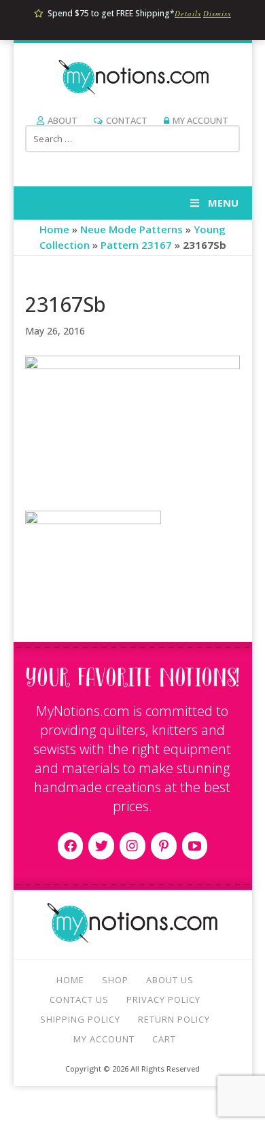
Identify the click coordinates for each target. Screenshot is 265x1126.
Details (188, 13)
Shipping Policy (80, 1019)
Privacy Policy (163, 999)
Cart (164, 1039)
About (62, 120)
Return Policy (174, 1019)
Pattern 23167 (136, 245)
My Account (200, 120)
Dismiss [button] (217, 13)
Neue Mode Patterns (131, 229)
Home (54, 229)
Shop (115, 980)
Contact (126, 120)
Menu (223, 202)
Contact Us (79, 999)
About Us (170, 980)
